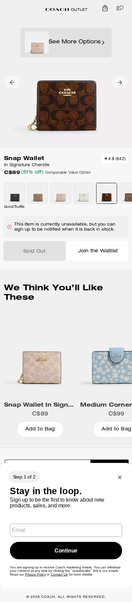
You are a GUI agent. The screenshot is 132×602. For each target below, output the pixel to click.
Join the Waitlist (98, 251)
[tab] (66, 9)
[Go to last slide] (12, 82)
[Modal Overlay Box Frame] (66, 526)
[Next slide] (120, 82)
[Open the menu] (118, 8)
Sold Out (34, 251)
